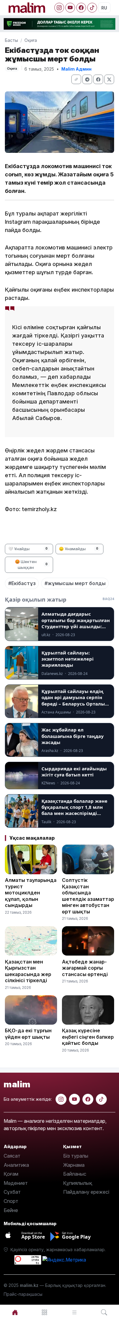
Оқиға (30, 40)
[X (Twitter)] (109, 79)
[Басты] (15, 1312)
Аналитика (16, 1165)
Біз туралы (75, 1156)
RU (104, 7)
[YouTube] (70, 8)
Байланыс (74, 1174)
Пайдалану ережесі (86, 1192)
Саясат (12, 1156)
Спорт (11, 1201)
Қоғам (11, 1174)
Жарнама (74, 1165)
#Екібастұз (22, 583)
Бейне (11, 1210)
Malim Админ (76, 69)
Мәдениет (16, 1183)
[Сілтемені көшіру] (76, 79)
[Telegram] (87, 79)
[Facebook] (81, 8)
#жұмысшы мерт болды (75, 583)
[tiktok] (101, 1099)
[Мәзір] (45, 1312)
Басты (11, 40)
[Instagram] (59, 8)
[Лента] (74, 1312)
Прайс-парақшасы (23, 1294)
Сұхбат (12, 1192)
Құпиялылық (77, 1183)
